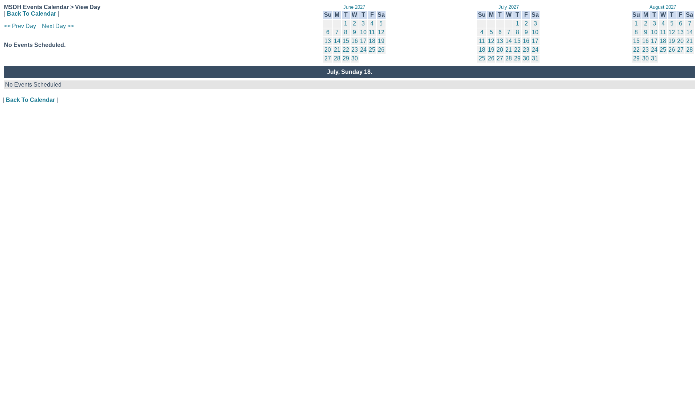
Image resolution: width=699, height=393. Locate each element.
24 (363, 50)
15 (346, 41)
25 (372, 50)
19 (381, 41)
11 (372, 32)
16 (354, 41)
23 (354, 50)
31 (535, 58)
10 (363, 32)
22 (346, 50)
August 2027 (662, 7)
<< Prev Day (20, 26)
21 (337, 50)
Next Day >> (58, 26)
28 (337, 58)
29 (346, 58)
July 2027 (508, 7)
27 (327, 58)
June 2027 (354, 7)
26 (381, 50)
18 (372, 41)
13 (327, 41)
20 (327, 50)
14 (337, 41)
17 (363, 41)
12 (381, 32)
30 (354, 58)
